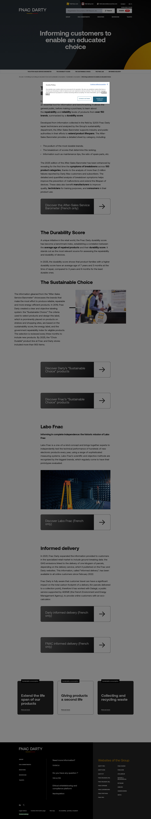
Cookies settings (84, 98)
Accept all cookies (99, 99)
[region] (76, 93)
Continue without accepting (98, 84)
